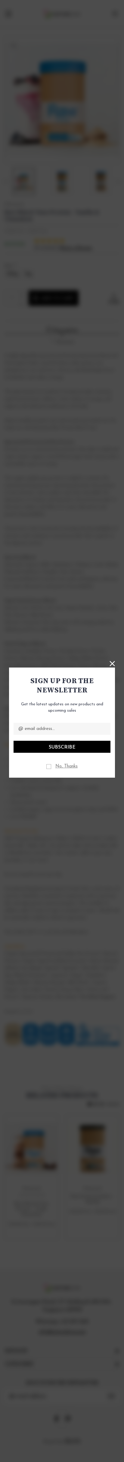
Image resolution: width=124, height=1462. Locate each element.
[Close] (112, 663)
